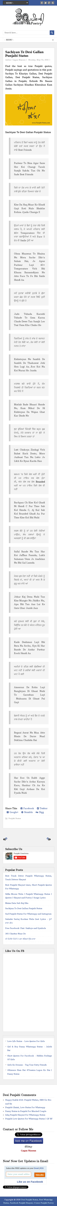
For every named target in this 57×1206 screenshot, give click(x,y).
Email (36, 1168)
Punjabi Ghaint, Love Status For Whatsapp (25, 1107)
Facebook (28, 808)
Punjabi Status (14, 818)
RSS (42, 1168)
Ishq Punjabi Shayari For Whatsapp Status (25, 1115)
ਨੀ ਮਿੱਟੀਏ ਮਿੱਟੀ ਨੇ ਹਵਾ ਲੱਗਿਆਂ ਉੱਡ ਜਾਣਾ (20, 939)
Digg (41, 812)
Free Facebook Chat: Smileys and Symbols (25, 928)
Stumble (28, 812)
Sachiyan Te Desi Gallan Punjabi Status (23, 908)
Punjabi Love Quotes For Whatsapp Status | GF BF (28, 1119)
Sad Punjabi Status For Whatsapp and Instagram (28, 914)
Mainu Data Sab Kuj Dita (16, 903)
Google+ (13, 812)
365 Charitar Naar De (15, 933)
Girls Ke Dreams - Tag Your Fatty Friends (27, 1065)
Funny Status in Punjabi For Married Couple (25, 1111)
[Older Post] (48, 838)
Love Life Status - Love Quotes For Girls (26, 1041)
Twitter (43, 808)
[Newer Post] (6, 838)
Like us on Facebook (30, 1181)
